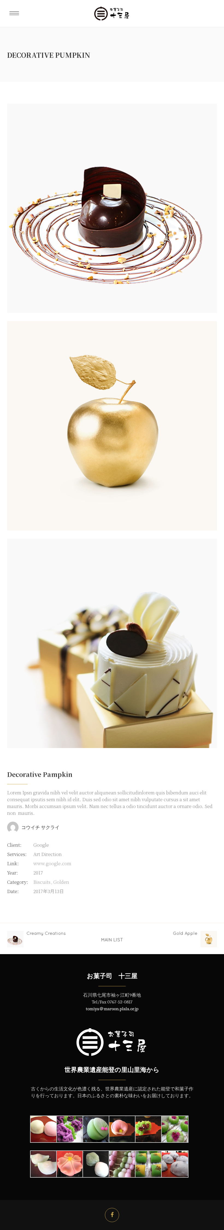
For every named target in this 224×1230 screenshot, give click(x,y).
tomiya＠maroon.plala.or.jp (112, 1008)
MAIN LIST (112, 939)
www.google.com (52, 863)
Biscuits (42, 881)
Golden (61, 881)
